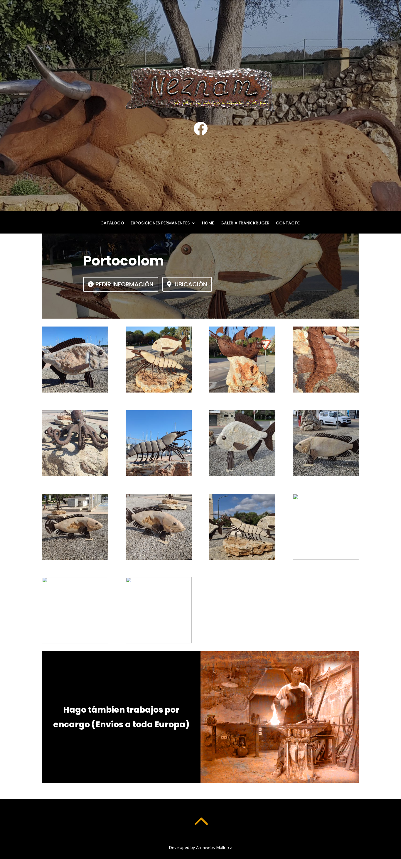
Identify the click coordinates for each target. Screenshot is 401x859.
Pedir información (124, 284)
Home (208, 223)
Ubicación (191, 284)
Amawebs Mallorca (214, 847)
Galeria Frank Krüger (244, 223)
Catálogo (112, 223)
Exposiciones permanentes (160, 223)
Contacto (288, 223)
